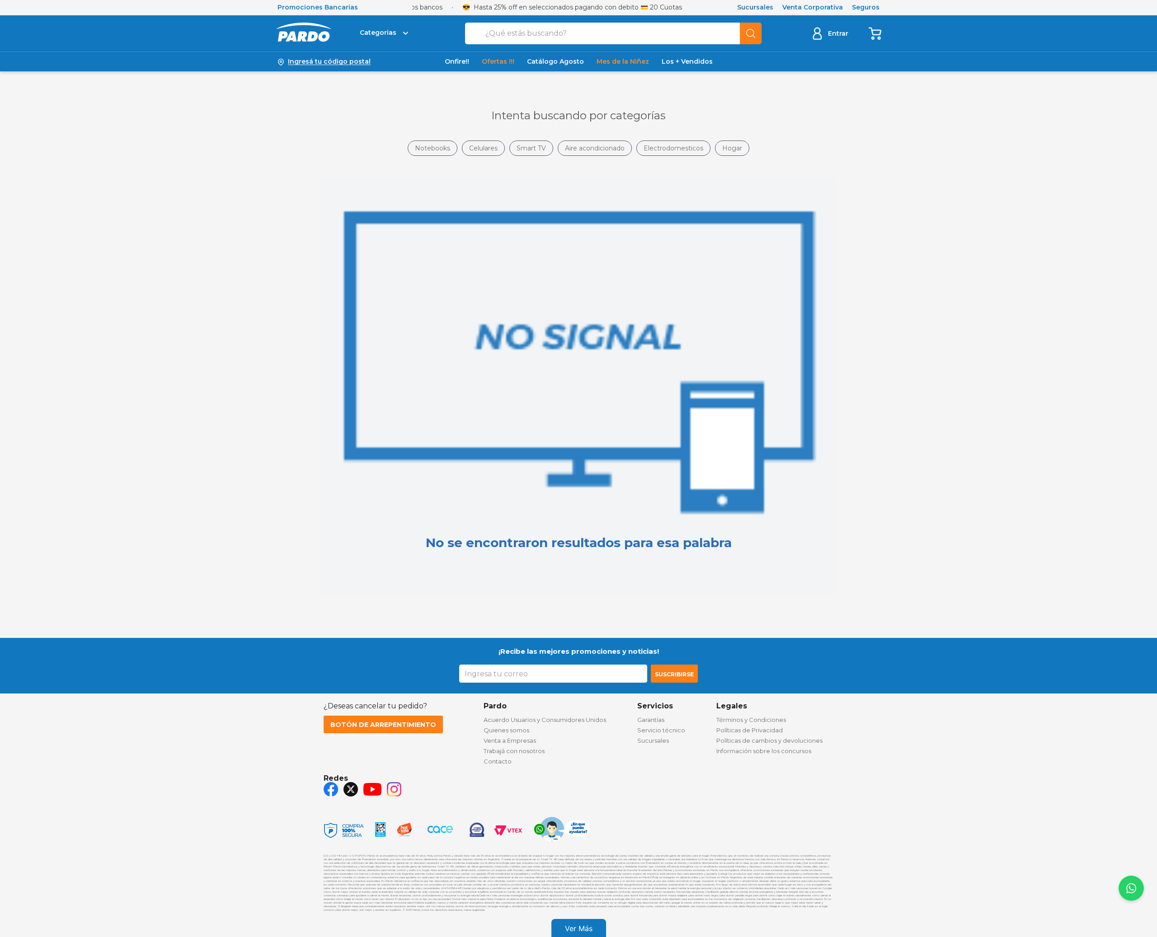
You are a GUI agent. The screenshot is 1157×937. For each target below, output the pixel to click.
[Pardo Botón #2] (875, 33)
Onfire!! (457, 62)
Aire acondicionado (595, 148)
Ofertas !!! (498, 62)
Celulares (483, 148)
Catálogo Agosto (555, 62)
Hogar (732, 148)
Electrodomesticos (673, 148)
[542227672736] (562, 830)
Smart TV (531, 148)
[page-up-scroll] (1131, 888)
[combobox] (613, 33)
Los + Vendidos (687, 62)
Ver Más (579, 928)
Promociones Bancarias (317, 7)
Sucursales (755, 7)
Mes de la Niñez (623, 62)
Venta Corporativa (812, 7)
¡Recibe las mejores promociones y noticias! (579, 651)
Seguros (866, 7)
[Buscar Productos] (751, 33)
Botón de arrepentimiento (383, 725)
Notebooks (432, 148)
